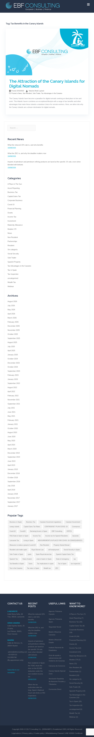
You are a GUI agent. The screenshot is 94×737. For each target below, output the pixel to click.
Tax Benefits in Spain (17, 563)
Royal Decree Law (38, 550)
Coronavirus (76, 526)
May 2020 (11, 441)
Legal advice (16, 733)
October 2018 (13, 477)
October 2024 (13, 359)
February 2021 (13, 420)
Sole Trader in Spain (16, 554)
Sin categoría (12, 249)
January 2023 (13, 379)
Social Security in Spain (72, 550)
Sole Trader (36, 93)
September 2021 (14, 404)
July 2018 (11, 486)
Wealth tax (47, 568)
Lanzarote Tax (14, 540)
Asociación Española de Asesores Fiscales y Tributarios (57, 681)
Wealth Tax (12, 282)
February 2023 (13, 375)
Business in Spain (16, 522)
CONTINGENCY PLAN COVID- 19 (56, 526)
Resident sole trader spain (18, 550)
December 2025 (14, 326)
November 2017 (14, 498)
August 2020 (12, 432)
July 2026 (11, 306)
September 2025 (14, 338)
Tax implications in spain (45, 563)
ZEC (56, 568)
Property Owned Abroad (61, 545)
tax (75, 559)
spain (29, 554)
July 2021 (11, 408)
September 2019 (14, 457)
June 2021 (11, 412)
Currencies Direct (55, 689)
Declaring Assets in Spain (38, 531)
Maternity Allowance (15, 225)
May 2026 (11, 310)
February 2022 (13, 396)
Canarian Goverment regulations (50, 522)
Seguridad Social (55, 627)
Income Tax (12, 217)
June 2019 (11, 461)
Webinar (11, 286)
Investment (12, 221)
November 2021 (14, 400)
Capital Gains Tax (14, 196)
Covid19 (22, 531)
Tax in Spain (12, 270)
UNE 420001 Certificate (74, 733)
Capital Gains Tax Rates (32, 526)
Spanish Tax (14, 559)
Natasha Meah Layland (36, 91)
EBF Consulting (57, 531)
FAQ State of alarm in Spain (19, 536)
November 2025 (14, 330)
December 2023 (14, 363)
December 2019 (14, 453)
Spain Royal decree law (43, 554)
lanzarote (75, 536)
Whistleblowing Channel (55, 733)
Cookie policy (39, 733)
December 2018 (14, 473)
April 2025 (11, 350)
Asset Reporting (14, 188)
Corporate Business (15, 200)
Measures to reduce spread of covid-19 (23, 545)
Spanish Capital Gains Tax (65, 554)
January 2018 (13, 494)
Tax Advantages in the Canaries (51, 93)
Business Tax (13, 192)
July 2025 (11, 346)
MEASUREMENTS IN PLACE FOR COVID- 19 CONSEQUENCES (60, 540)
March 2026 (12, 318)
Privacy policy (27, 733)
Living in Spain (28, 540)
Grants (10, 213)
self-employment (53, 550)
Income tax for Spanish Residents (56, 536)
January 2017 (13, 506)
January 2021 (13, 424)
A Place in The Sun (15, 184)
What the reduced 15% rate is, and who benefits (25, 145)
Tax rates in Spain (33, 568)
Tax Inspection (13, 274)
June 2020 (11, 437)
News (20, 93)
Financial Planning (14, 209)
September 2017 (14, 502)
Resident (11, 245)
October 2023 (13, 367)
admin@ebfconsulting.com (17, 652)
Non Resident (27, 93)
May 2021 (11, 416)
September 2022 (14, 383)
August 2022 (12, 387)
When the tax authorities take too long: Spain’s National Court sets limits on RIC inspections (36, 690)
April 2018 (11, 490)
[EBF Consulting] (33, 6)
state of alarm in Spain (43, 559)
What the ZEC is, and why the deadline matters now (27, 153)
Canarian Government (73, 522)
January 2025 (13, 355)
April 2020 (11, 445)
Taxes (30, 563)
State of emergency (62, 559)
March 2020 (12, 449)
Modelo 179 (12, 229)
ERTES (69, 531)
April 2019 (11, 465)
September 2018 (14, 481)
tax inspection (75, 563)
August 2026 (12, 301)
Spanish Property (14, 262)
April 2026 (11, 314)
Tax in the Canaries (16, 568)
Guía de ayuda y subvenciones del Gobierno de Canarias (57, 658)
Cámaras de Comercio (57, 666)
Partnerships (12, 241)
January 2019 (13, 469)
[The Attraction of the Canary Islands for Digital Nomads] (47, 52)
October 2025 (13, 334)
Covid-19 (11, 204)
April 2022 (11, 391)
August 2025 (12, 342)
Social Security (13, 254)
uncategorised (13, 278)
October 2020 (13, 428)
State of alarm (27, 559)
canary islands (14, 526)
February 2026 (13, 322)
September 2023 (14, 371)
